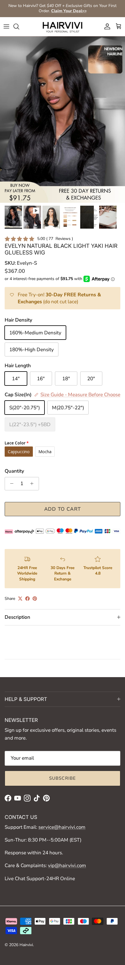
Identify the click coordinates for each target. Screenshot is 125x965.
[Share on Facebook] (27, 598)
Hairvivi (26, 945)
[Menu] (6, 26)
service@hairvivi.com (61, 827)
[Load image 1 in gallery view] (62, 119)
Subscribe (62, 778)
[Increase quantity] (33, 483)
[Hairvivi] (62, 26)
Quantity (14, 471)
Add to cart (62, 509)
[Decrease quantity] (10, 483)
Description (17, 617)
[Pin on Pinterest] (35, 598)
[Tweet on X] (20, 598)
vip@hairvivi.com (67, 865)
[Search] (19, 26)
